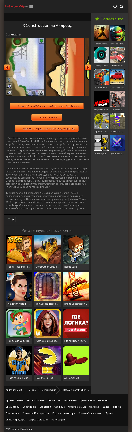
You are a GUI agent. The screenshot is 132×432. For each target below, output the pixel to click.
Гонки (20, 400)
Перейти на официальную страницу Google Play (49, 128)
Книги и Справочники (90, 413)
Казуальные (70, 400)
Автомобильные (77, 406)
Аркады (10, 400)
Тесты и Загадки (36, 400)
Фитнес (117, 406)
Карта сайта (26, 429)
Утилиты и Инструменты (35, 413)
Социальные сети (38, 419)
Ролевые (103, 400)
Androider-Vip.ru (16, 6)
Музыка (109, 413)
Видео (106, 406)
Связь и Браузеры (15, 419)
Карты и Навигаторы (63, 413)
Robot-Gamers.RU (49, 117)
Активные (59, 406)
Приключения (87, 400)
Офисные (94, 406)
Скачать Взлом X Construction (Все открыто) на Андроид (49, 106)
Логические (54, 400)
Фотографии (58, 419)
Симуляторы (12, 406)
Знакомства (12, 413)
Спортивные (29, 406)
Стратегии (45, 406)
